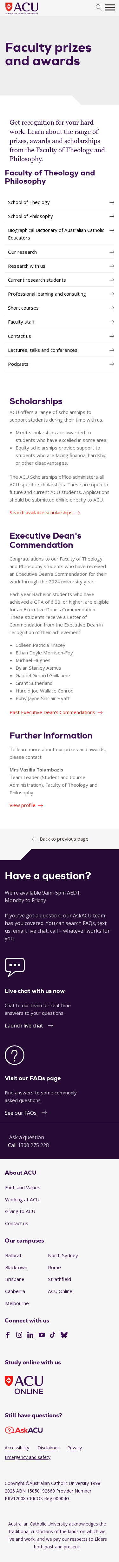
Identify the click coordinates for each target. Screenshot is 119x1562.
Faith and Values (22, 1187)
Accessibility (17, 1448)
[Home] (31, 15)
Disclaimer (48, 1448)
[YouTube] (42, 1335)
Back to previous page (64, 839)
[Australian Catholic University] (64, 1335)
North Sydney (63, 1255)
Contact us (16, 1223)
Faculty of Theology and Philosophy (50, 177)
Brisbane (14, 1279)
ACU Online (60, 1291)
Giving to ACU (20, 1211)
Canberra (15, 1291)
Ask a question (26, 1137)
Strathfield (59, 1279)
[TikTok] (52, 1335)
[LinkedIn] (30, 1335)
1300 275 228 (33, 1145)
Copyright (14, 1483)
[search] (99, 8)
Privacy (74, 1448)
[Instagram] (19, 1335)
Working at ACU (22, 1199)
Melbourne (17, 1303)
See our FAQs (20, 1112)
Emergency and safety (27, 1457)
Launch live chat (24, 1025)
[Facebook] (8, 1335)
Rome (54, 1267)
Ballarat (13, 1255)
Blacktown (16, 1267)
